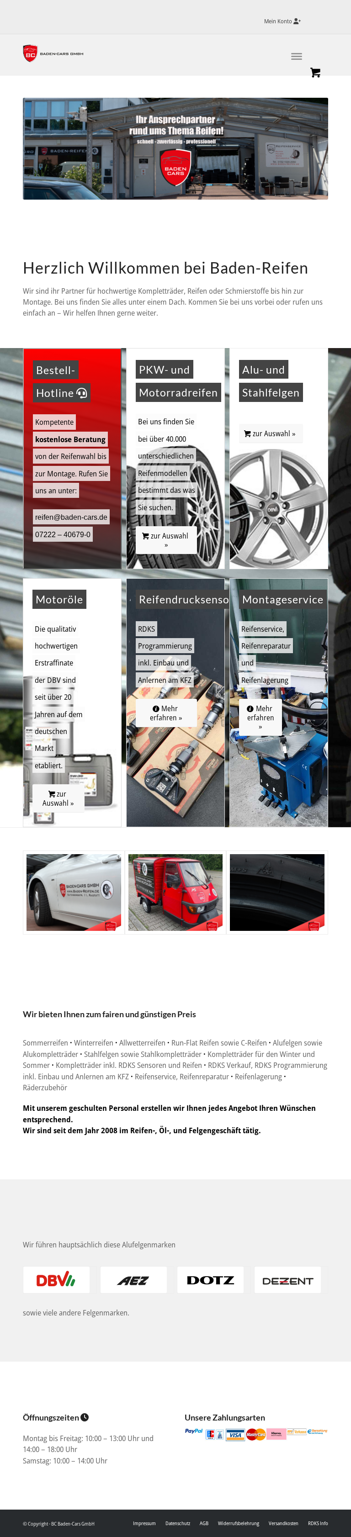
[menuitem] (280, 21)
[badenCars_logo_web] (54, 53)
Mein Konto (278, 21)
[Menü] (287, 54)
